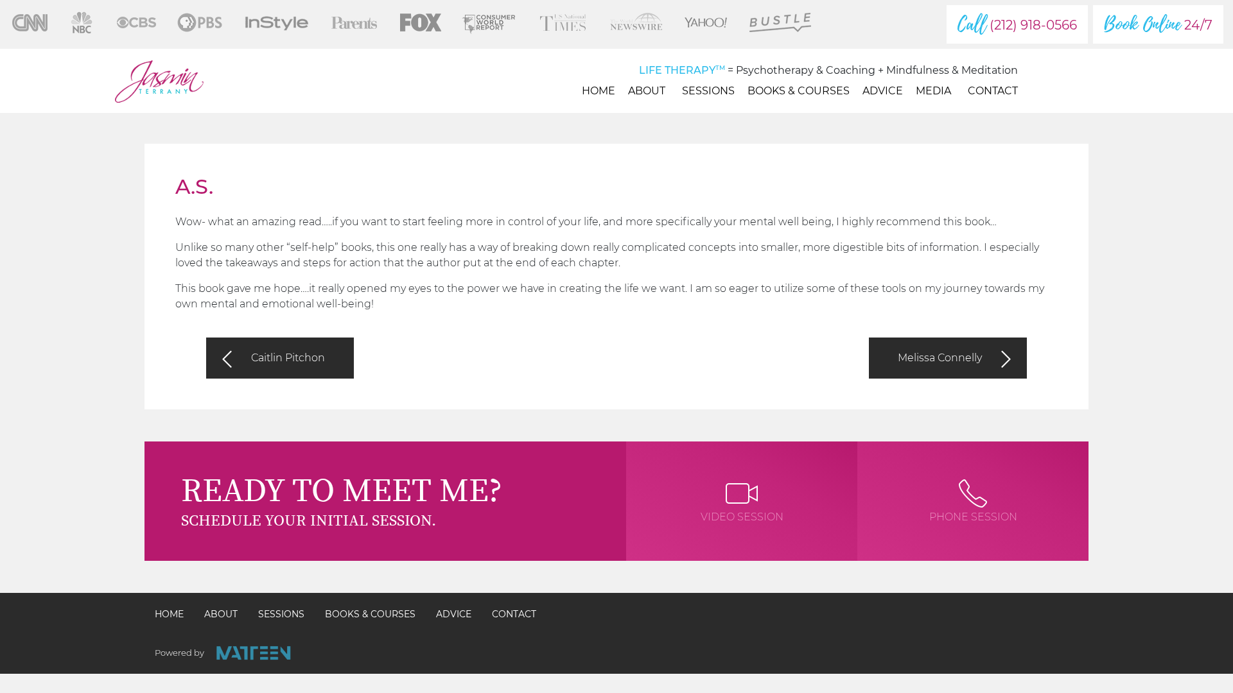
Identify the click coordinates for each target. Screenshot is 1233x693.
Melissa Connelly (940, 358)
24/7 (1158, 24)
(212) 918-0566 (1017, 24)
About (646, 91)
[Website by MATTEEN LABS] (253, 653)
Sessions (708, 91)
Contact (993, 91)
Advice (882, 91)
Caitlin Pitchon (288, 358)
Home (598, 91)
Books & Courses (799, 91)
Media (933, 91)
